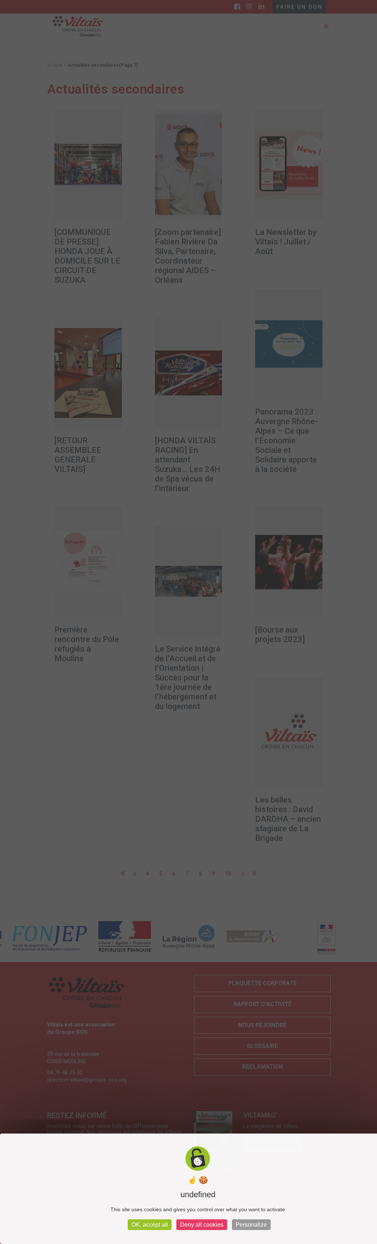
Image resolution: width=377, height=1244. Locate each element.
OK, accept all (149, 1225)
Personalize (251, 1225)
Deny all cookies (201, 1225)
